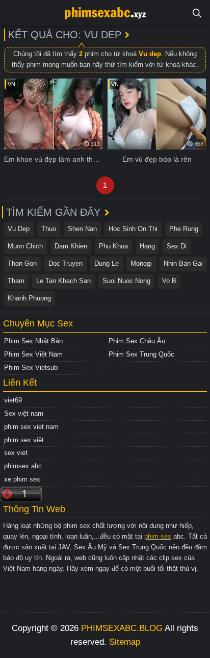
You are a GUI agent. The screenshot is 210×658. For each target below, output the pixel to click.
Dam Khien (71, 246)
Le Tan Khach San (63, 281)
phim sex (157, 536)
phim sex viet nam (31, 427)
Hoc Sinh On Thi (133, 229)
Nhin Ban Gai (183, 263)
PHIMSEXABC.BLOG (122, 628)
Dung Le (106, 263)
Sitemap (124, 642)
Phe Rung (183, 229)
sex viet (16, 453)
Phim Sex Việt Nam (33, 354)
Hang (147, 246)
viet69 (13, 400)
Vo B (169, 281)
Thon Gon (22, 263)
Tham (16, 281)
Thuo (48, 229)
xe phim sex (22, 479)
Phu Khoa (113, 246)
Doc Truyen (65, 263)
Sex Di (177, 246)
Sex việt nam (23, 413)
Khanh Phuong (29, 298)
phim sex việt (24, 440)
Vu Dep (19, 229)
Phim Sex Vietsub (31, 367)
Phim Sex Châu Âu (137, 341)
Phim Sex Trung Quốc (141, 354)
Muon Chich (25, 246)
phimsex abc (23, 466)
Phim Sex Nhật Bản (33, 341)
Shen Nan (82, 229)
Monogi (141, 263)
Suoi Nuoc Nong (126, 281)
